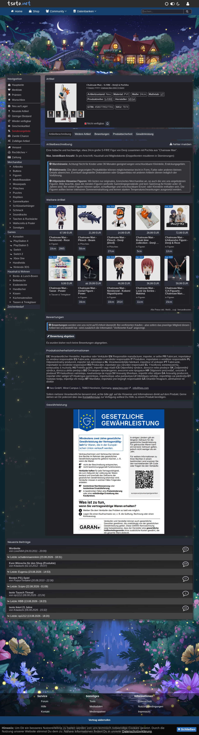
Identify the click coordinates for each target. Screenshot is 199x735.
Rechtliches (19, 152)
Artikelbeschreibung (60, 134)
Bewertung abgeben (62, 336)
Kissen (17, 293)
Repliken (18, 197)
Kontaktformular (91, 397)
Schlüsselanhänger (23, 206)
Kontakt (45, 711)
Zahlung (16, 157)
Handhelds (19, 262)
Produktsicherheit (122, 134)
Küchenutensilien (22, 298)
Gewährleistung (144, 134)
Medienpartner (98, 711)
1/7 (162, 94)
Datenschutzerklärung (137, 731)
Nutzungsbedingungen (150, 706)
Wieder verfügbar (21, 121)
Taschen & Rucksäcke (25, 219)
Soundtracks (20, 214)
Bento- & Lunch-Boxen (25, 276)
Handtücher (19, 289)
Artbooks (18, 166)
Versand (16, 147)
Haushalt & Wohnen (19, 271)
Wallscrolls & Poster (24, 223)
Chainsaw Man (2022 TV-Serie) (112, 88)
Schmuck (18, 210)
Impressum (144, 711)
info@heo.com (141, 388)
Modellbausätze (21, 179)
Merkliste (17, 90)
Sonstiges (18, 227)
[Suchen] (187, 11)
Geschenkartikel (21, 126)
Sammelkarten (21, 201)
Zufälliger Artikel (21, 141)
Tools (92, 701)
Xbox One (19, 258)
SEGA (131, 99)
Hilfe (43, 706)
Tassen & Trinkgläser (24, 302)
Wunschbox (18, 100)
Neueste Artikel (20, 111)
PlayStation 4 (21, 241)
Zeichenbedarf (16, 306)
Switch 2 (18, 254)
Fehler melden (181, 144)
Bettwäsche (19, 280)
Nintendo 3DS (21, 267)
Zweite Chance (20, 136)
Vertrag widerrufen (99, 720)
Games (12, 232)
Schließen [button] (187, 729)
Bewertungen (102, 134)
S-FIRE (108, 99)
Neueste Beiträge (19, 542)
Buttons (17, 171)
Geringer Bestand (21, 116)
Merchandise (15, 162)
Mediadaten (96, 706)
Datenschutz (145, 701)
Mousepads (19, 184)
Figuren (17, 175)
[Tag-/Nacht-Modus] (172, 3)
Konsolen (18, 236)
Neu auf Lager (20, 106)
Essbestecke (20, 284)
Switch (17, 249)
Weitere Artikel (83, 134)
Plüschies (18, 188)
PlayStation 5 (21, 245)
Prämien (16, 95)
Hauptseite (18, 85)
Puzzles (17, 192)
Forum (44, 701)
